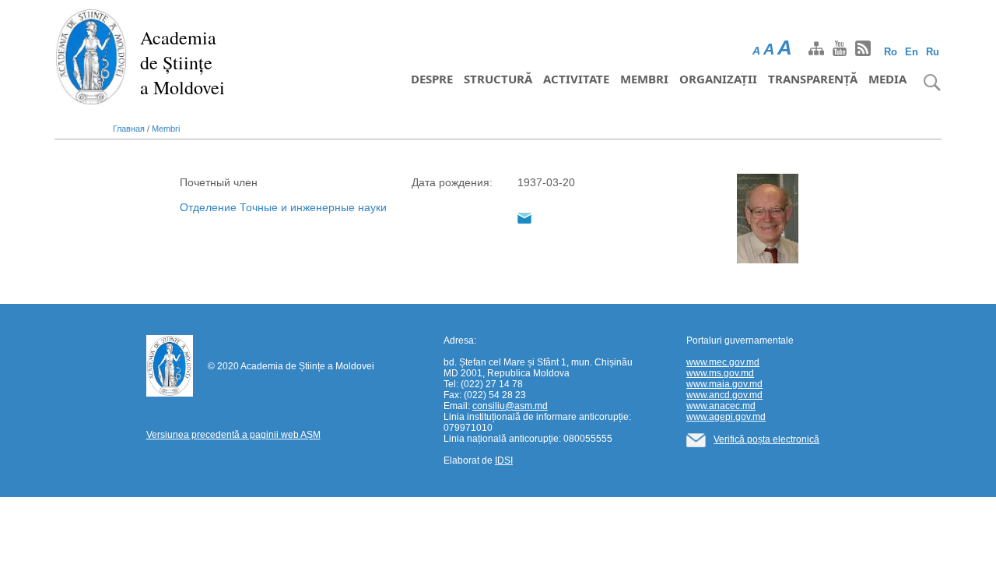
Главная (129, 128)
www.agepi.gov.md (726, 416)
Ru (932, 52)
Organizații (718, 78)
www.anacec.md (721, 405)
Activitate (576, 78)
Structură (498, 78)
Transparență (812, 78)
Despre (432, 78)
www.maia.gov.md (724, 384)
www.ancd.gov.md (724, 395)
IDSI (504, 460)
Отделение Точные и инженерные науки (283, 207)
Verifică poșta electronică (766, 439)
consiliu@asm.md (510, 405)
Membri (644, 78)
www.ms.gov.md (720, 373)
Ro (890, 52)
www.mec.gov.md (722, 362)
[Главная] (91, 56)
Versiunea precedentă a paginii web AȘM (233, 434)
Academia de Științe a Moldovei (182, 62)
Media (887, 78)
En (911, 52)
